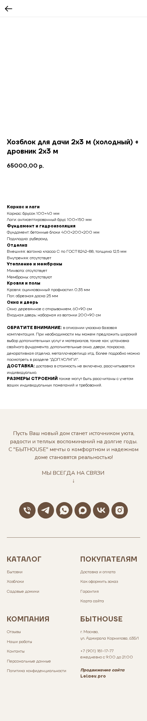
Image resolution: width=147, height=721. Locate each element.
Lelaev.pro (93, 676)
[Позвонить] (27, 510)
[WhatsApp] (64, 510)
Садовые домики (23, 591)
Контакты (16, 651)
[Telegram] (46, 510)
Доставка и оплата (98, 572)
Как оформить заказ (99, 581)
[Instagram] (119, 510)
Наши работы (19, 641)
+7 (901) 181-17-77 (96, 651)
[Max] (83, 510)
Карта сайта (92, 601)
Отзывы (14, 631)
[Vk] (101, 510)
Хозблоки (15, 581)
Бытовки (15, 572)
